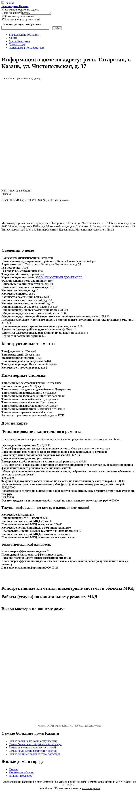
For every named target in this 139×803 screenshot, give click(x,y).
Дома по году (17, 44)
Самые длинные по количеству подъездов (34, 753)
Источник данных (91, 788)
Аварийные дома (19, 41)
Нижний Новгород (20, 775)
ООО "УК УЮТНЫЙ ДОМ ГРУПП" (59, 277)
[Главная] (7, 3)
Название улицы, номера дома (21, 24)
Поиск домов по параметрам (26, 47)
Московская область (21, 772)
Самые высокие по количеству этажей (32, 747)
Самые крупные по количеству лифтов (33, 750)
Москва (13, 769)
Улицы (13, 37)
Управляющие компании (24, 34)
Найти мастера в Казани (16, 190)
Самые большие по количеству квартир (33, 740)
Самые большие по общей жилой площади (35, 744)
